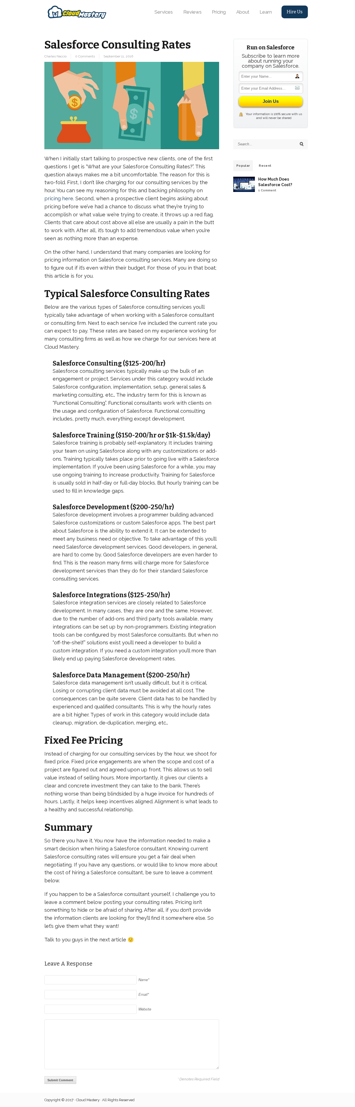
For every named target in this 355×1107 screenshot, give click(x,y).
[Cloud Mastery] (76, 12)
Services (163, 12)
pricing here (58, 198)
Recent (265, 166)
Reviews (192, 12)
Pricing (219, 12)
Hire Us (294, 12)
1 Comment (267, 190)
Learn (266, 12)
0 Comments (85, 56)
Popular (243, 166)
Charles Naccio (55, 56)
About (242, 12)
